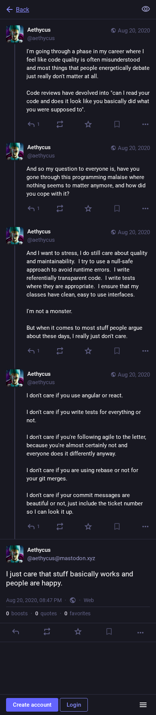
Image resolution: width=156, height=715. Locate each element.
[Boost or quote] (59, 124)
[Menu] (143, 705)
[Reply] (15, 631)
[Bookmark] (117, 124)
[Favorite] (88, 124)
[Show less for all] (146, 9)
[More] (145, 124)
